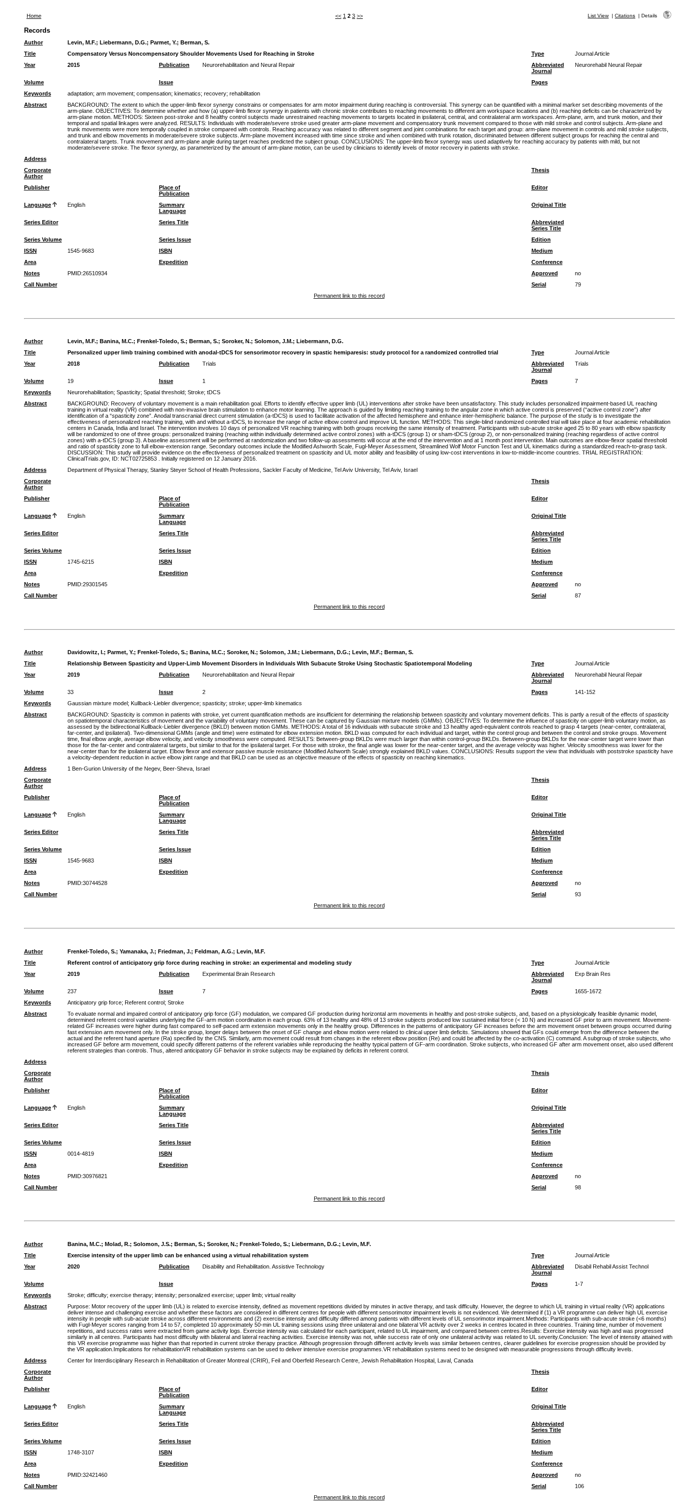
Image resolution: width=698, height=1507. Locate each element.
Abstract (35, 105)
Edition (541, 239)
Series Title (174, 222)
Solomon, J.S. (152, 1244)
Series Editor (41, 222)
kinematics (187, 93)
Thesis (540, 170)
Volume (34, 82)
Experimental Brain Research (238, 974)
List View (598, 15)
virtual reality (280, 1295)
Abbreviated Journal (547, 68)
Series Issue (175, 239)
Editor (539, 187)
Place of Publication (174, 190)
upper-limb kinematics (275, 703)
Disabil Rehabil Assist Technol (611, 1266)
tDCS (213, 392)
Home (34, 16)
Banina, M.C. (116, 341)
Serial (538, 284)
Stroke (196, 392)
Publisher (37, 187)
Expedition (173, 262)
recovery (215, 93)
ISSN (30, 251)
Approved (544, 273)
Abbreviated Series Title (547, 225)
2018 (73, 364)
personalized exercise (205, 1295)
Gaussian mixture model (97, 703)
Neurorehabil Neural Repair (608, 65)
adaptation (80, 93)
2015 (73, 65)
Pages (539, 82)
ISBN (165, 251)
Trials (209, 364)
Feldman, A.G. (214, 951)
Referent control (145, 1002)
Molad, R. (117, 1244)
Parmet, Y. (163, 42)
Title (30, 54)
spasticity (214, 703)
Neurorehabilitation (90, 392)
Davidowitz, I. (85, 652)
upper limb (249, 1295)
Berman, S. (195, 42)
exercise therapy (131, 1295)
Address (35, 159)
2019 (73, 675)
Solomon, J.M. (273, 341)
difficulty (97, 1295)
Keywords (37, 93)
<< (338, 16)
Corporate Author (37, 173)
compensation (153, 93)
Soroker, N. (236, 341)
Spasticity (129, 392)
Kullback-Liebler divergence (165, 703)
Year (29, 65)
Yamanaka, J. (137, 951)
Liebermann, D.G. (123, 42)
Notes (32, 273)
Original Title (548, 205)
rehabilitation (244, 93)
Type (537, 54)
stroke (237, 703)
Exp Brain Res (593, 974)
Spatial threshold (164, 392)
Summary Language (172, 208)
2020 (73, 1266)
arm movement (114, 93)
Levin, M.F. (81, 42)
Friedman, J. (174, 951)
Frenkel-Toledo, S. (161, 341)
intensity (165, 1295)
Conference (547, 262)
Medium (542, 251)
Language (37, 205)
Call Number (40, 284)
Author (33, 42)
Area (30, 262)
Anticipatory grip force (94, 1002)
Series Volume (43, 239)
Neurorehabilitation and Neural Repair (248, 65)
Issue (166, 82)
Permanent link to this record (349, 296)
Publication (174, 65)
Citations (625, 15)
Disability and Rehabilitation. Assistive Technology (263, 1266)
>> (360, 16)
